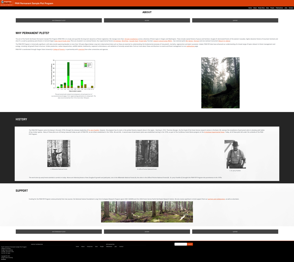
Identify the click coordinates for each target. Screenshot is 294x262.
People (272, 8)
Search (190, 244)
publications (191, 46)
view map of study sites (62, 41)
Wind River (125, 41)
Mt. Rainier (189, 41)
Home (250, 8)
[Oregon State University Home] (6, 2)
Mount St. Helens (224, 41)
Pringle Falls (142, 41)
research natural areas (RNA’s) (162, 41)
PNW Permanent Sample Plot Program (34, 3)
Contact (291, 8)
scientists (81, 49)
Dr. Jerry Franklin (94, 130)
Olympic (196, 41)
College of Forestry (6, 5)
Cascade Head (133, 41)
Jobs (286, 8)
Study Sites (261, 8)
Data (267, 8)
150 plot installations (131, 39)
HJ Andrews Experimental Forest (214, 132)
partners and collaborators (216, 199)
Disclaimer (3, 259)
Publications (279, 8)
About (255, 8)
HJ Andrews (117, 41)
